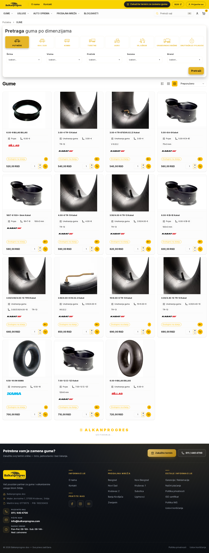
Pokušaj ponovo (119, 294)
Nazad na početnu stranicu (104, 302)
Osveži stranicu (89, 294)
